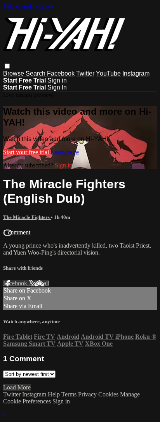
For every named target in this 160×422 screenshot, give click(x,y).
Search (36, 73)
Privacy (88, 394)
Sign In (57, 87)
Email (42, 283)
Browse (14, 73)
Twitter (85, 73)
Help (54, 394)
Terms (69, 394)
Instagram (136, 73)
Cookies (109, 394)
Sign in (57, 80)
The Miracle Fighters (27, 217)
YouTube (108, 73)
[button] (7, 66)
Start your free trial (26, 152)
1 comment (16, 232)
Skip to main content (28, 6)
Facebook (61, 73)
